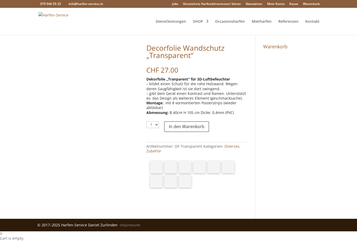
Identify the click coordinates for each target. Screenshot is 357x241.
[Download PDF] (170, 181)
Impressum (130, 224)
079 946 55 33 (50, 4)
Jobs (175, 4)
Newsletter (254, 4)
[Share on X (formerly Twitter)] (170, 167)
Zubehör (153, 150)
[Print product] (156, 181)
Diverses (231, 146)
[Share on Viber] (228, 167)
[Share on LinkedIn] (199, 167)
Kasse (293, 4)
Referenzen (288, 22)
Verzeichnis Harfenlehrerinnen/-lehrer (212, 4)
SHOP (198, 22)
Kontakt (312, 22)
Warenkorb (311, 4)
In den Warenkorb (186, 126)
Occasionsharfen (230, 22)
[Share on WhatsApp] (214, 167)
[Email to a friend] (185, 181)
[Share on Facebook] (156, 167)
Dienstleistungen (171, 22)
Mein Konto (276, 4)
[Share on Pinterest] (185, 167)
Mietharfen (262, 22)
